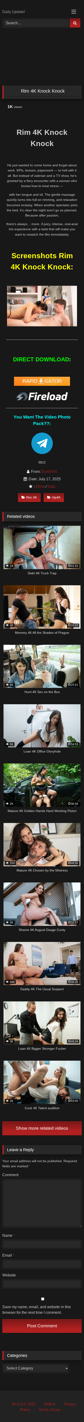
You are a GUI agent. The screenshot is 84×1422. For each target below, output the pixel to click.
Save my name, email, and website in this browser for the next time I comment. (36, 1309)
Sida (51, 486)
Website (9, 1275)
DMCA (50, 1404)
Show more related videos (42, 1128)
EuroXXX (49, 472)
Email (8, 1255)
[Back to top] (69, 1408)
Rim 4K (31, 497)
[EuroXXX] (34, 5)
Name (8, 1235)
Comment (10, 1175)
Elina (40, 486)
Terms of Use (49, 1410)
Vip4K (56, 497)
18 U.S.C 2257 (23, 1404)
